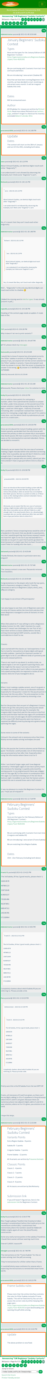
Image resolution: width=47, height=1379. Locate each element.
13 (17, 23)
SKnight (4, 1251)
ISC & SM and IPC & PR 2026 (23, 13)
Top (43, 30)
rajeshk (4, 309)
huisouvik (5, 352)
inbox (27, 388)
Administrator (7, 34)
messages (23, 345)
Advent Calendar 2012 (24, 116)
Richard (4, 182)
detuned (4, 551)
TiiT (2, 329)
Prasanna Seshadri (36, 1159)
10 (6, 23)
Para (3, 998)
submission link (13, 1202)
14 (21, 23)
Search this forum (9, 1375)
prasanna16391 (7, 130)
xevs (3, 161)
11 (10, 23)
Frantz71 (4, 872)
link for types (28, 299)
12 (14, 23)
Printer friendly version (11, 1378)
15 (25, 23)
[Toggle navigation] (42, 4)
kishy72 (4, 395)
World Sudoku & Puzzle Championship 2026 (23, 10)
